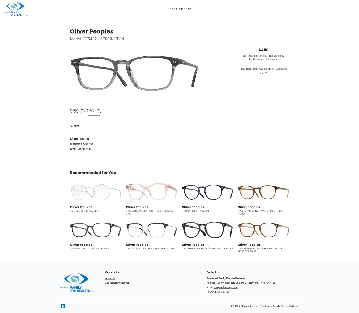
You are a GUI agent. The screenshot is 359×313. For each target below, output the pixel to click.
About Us (110, 278)
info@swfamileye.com (225, 287)
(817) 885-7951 (222, 292)
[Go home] (47, 9)
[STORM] (93, 112)
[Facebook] (63, 307)
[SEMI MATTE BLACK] (77, 112)
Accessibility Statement (117, 282)
